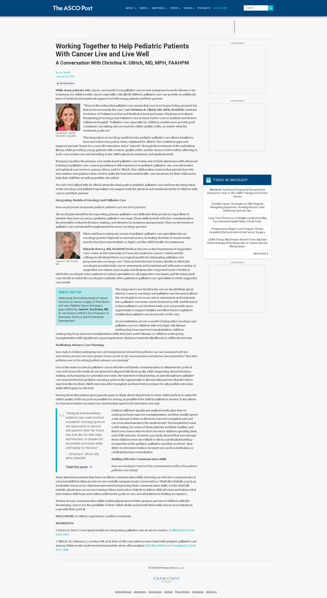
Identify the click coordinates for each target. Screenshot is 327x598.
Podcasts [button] (204, 8)
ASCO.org (211, 591)
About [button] (130, 8)
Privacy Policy (182, 591)
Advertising (140, 591)
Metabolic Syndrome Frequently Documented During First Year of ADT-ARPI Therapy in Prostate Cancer (237, 193)
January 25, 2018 (65, 76)
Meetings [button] (158, 8)
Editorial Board (123, 591)
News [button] (143, 8)
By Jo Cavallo (63, 72)
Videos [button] (188, 8)
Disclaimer (198, 591)
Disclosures (155, 591)
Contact (168, 591)
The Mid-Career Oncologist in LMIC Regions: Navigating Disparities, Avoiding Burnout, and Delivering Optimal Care (237, 207)
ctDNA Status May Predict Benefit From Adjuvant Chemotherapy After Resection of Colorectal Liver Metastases (237, 243)
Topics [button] (174, 8)
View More (260, 253)
